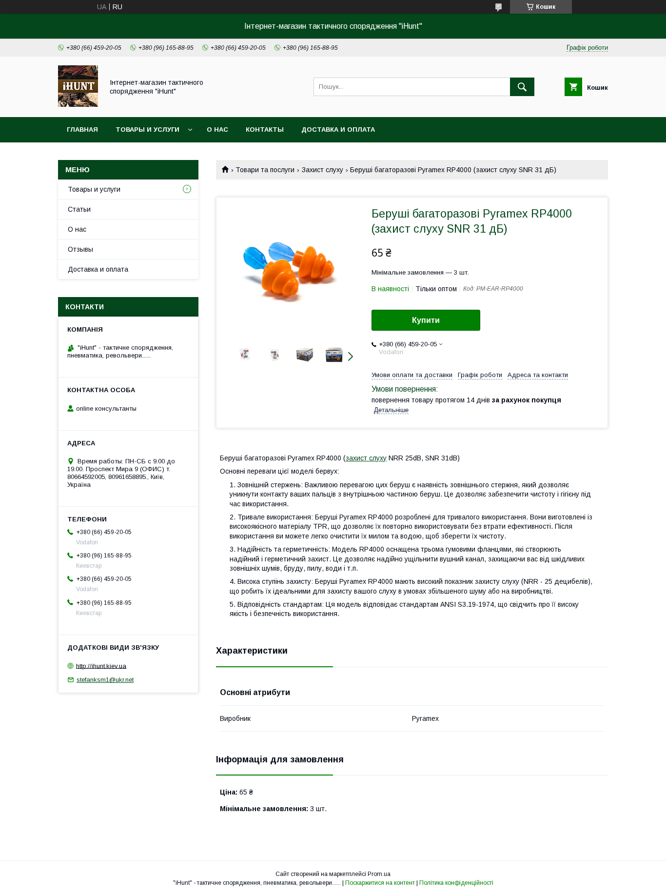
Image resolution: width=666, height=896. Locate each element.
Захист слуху (322, 170)
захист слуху (366, 458)
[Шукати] (522, 87)
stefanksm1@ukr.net (105, 679)
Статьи (79, 209)
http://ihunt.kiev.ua (101, 665)
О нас (217, 129)
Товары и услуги (147, 129)
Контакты (265, 129)
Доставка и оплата (338, 129)
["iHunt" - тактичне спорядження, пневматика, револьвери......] (78, 104)
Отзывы (80, 249)
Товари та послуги (264, 170)
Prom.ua (379, 874)
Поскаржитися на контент (380, 882)
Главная (82, 129)
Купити (426, 320)
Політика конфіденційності (456, 882)
